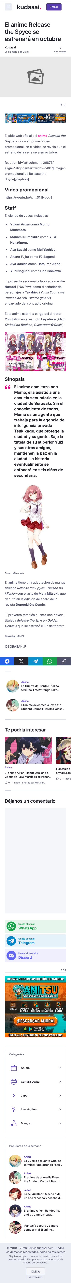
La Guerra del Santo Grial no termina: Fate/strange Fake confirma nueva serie (40, 689)
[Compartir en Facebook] (7, 661)
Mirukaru (40, 782)
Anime (8, 767)
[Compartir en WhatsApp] (50, 661)
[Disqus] (35, 860)
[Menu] (8, 6)
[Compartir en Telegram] (35, 661)
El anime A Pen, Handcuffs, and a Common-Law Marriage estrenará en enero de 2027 (27, 776)
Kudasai (10, 47)
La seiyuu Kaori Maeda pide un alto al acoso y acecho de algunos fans (43, 1198)
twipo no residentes (52, 1252)
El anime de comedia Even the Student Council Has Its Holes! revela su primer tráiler (41, 708)
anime (42, 136)
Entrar (54, 7)
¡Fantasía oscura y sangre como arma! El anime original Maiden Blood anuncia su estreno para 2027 (41, 1233)
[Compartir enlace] (64, 661)
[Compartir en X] (21, 661)
